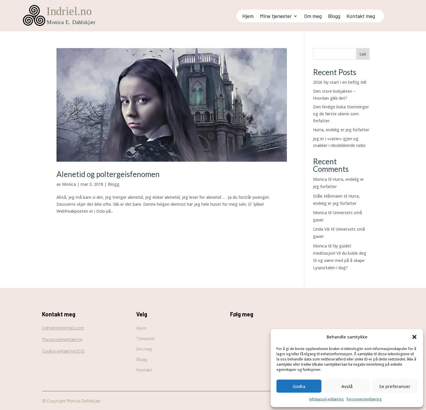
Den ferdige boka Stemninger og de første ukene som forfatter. (341, 113)
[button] (414, 337)
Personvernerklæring (364, 399)
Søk (362, 54)
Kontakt (144, 369)
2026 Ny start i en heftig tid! (339, 82)
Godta (299, 386)
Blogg (334, 16)
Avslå (347, 386)
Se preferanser (394, 386)
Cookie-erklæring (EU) (63, 350)
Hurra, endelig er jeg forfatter (341, 129)
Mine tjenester (276, 16)
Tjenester (145, 338)
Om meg (313, 16)
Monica (69, 184)
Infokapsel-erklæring (326, 399)
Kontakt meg (361, 16)
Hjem (248, 16)
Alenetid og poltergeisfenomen (108, 174)
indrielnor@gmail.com (63, 327)
